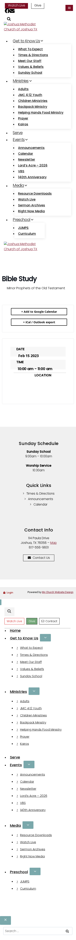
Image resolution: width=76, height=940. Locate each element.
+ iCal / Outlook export (39, 322)
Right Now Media (31, 211)
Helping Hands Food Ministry (40, 112)
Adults (23, 89)
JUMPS (23, 228)
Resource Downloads (35, 193)
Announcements (31, 148)
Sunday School (30, 72)
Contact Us (41, 558)
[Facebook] (7, 11)
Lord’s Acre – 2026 (32, 165)
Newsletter (26, 159)
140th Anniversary (32, 177)
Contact (51, 621)
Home (15, 630)
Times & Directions (33, 55)
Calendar (25, 154)
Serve (17, 133)
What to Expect (30, 49)
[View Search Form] (9, 19)
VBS (21, 171)
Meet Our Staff (29, 61)
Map (53, 543)
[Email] (12, 11)
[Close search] (5, 920)
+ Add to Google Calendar (39, 312)
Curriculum (27, 234)
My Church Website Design (57, 592)
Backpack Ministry (32, 107)
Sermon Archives (31, 205)
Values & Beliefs (31, 67)
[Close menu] (0, 602)
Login (10, 592)
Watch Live (16, 5)
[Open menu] (69, 8)
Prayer (23, 118)
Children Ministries (32, 101)
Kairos (23, 124)
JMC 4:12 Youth (30, 95)
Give (37, 5)
